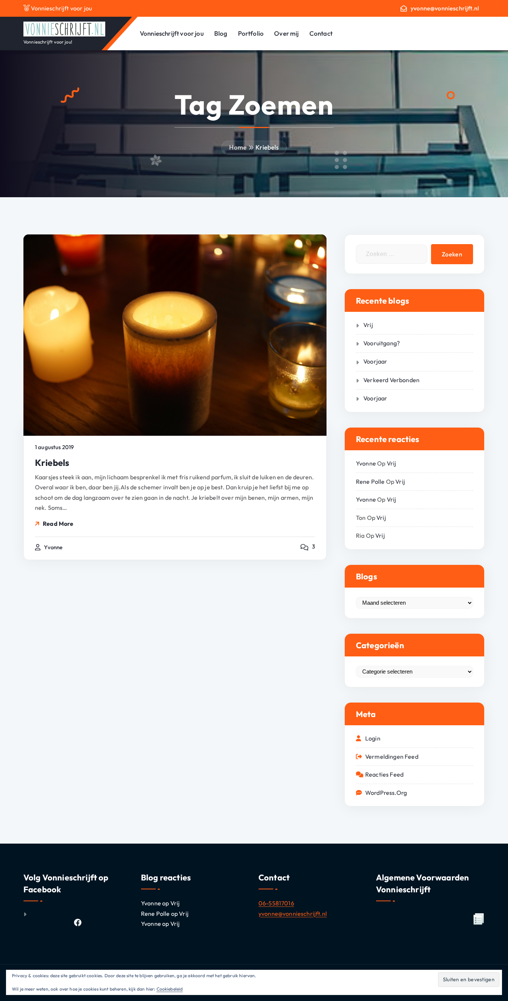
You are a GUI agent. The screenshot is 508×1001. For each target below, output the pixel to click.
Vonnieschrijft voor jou (172, 33)
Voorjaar (375, 361)
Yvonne (366, 463)
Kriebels (267, 147)
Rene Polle (370, 481)
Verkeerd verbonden (391, 380)
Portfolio (251, 33)
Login (372, 738)
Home (238, 147)
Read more (58, 523)
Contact (320, 33)
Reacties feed (384, 774)
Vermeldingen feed (391, 756)
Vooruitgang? (381, 343)
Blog (221, 33)
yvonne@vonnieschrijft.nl (445, 8)
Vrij (368, 325)
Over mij (286, 33)
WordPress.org (386, 792)
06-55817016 (276, 903)
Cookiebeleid (170, 989)
